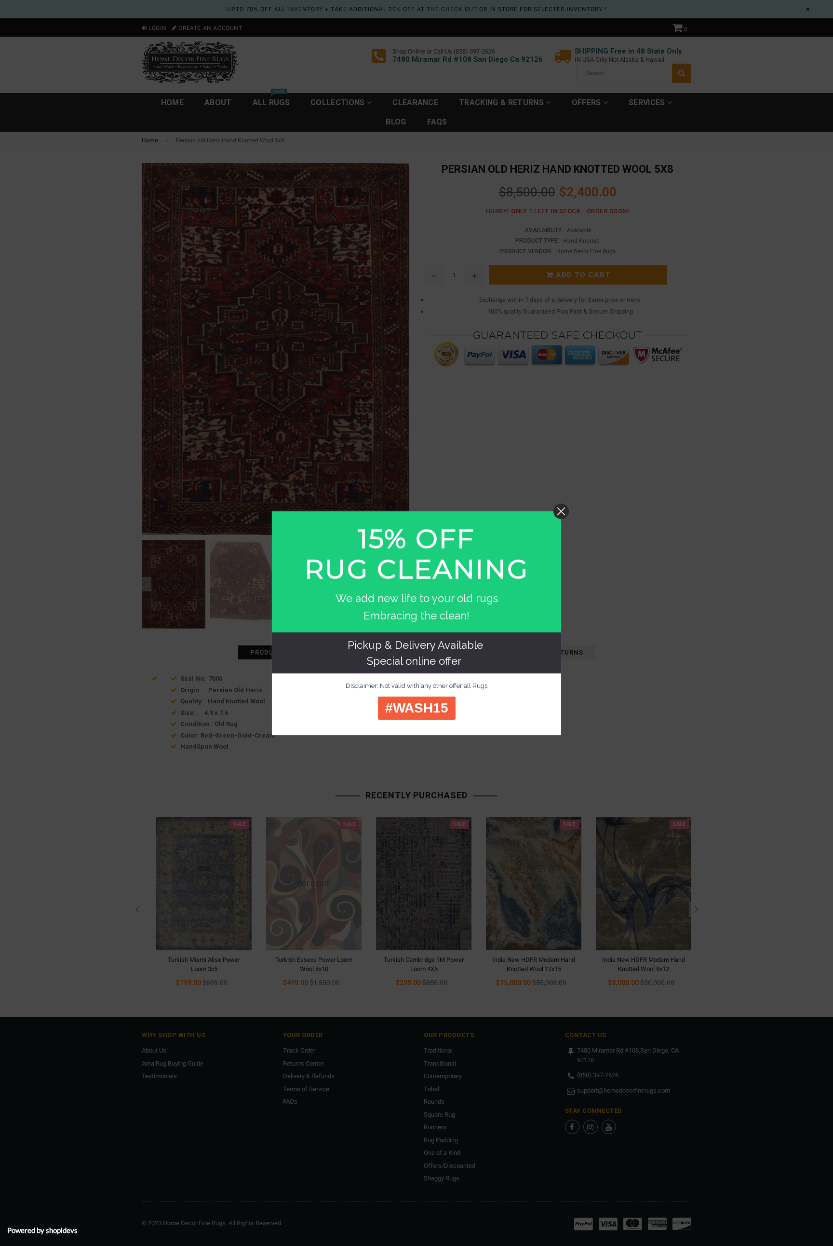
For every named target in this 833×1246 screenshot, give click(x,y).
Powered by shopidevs (42, 1230)
